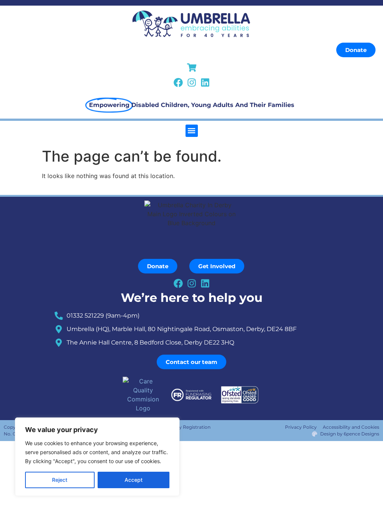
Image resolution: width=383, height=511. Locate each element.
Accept (134, 480)
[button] (192, 131)
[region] (97, 456)
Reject (59, 480)
